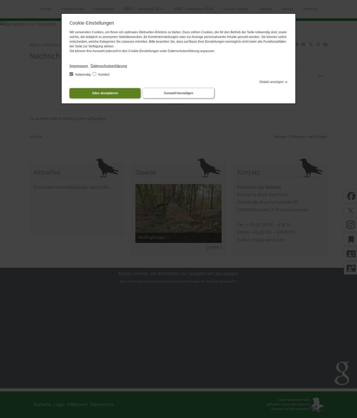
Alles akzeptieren (105, 93)
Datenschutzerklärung (109, 66)
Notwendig (82, 74)
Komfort (103, 74)
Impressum (79, 66)
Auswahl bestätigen (178, 93)
